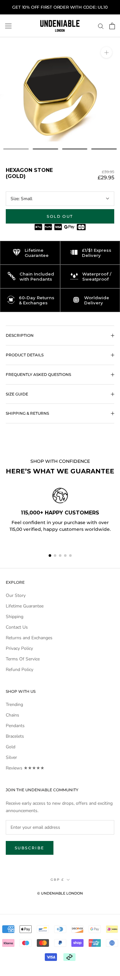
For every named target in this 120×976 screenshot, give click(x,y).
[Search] (101, 26)
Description (20, 335)
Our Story (16, 595)
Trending (14, 704)
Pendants (15, 726)
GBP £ (57, 880)
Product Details (25, 354)
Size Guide (17, 394)
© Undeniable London (60, 893)
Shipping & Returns (27, 413)
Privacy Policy (19, 648)
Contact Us (17, 627)
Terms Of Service (23, 659)
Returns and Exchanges (29, 638)
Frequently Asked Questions (38, 374)
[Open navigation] (8, 25)
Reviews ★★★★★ (25, 768)
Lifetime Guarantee (25, 606)
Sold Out (60, 216)
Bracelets (15, 736)
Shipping (14, 617)
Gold (10, 747)
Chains (12, 715)
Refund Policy (19, 669)
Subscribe (29, 847)
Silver (11, 757)
